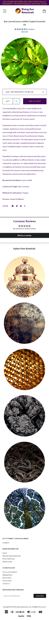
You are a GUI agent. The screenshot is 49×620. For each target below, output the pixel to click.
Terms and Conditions (10, 572)
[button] (20, 29)
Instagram (6, 543)
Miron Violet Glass (9, 559)
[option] (24, 61)
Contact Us (6, 583)
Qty (8, 101)
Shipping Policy (7, 575)
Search (5, 553)
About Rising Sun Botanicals (12, 556)
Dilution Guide (7, 562)
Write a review (24, 235)
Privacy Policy (7, 581)
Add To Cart (35, 101)
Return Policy (7, 578)
